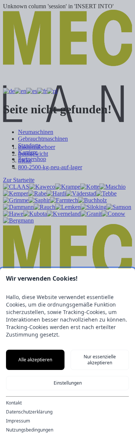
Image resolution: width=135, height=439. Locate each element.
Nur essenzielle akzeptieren (100, 359)
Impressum (18, 421)
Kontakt (14, 403)
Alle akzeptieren (35, 359)
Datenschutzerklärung (29, 412)
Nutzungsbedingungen (29, 430)
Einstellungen (68, 383)
